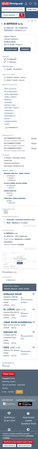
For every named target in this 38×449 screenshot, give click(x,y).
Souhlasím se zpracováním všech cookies (18, 442)
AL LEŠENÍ (14, 309)
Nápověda (21, 385)
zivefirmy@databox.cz (25, 400)
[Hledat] (21, 15)
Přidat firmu (32, 9)
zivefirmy (10, 404)
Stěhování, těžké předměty (14, 198)
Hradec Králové (10, 42)
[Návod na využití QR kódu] (13, 363)
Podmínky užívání (8, 381)
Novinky (5, 388)
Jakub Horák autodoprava (17, 322)
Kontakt (11, 392)
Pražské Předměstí (11, 39)
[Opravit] (28, 20)
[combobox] (13, 9)
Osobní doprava (10, 191)
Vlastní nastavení (24, 445)
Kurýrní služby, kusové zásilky (15, 183)
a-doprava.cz (11, 280)
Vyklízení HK (10, 332)
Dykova (6, 36)
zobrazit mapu (11, 49)
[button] (26, 4)
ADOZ (11, 347)
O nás (4, 392)
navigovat (25, 49)
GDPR (19, 392)
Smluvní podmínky (9, 385)
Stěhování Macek (12, 294)
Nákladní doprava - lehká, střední (17, 173)
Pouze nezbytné (9, 445)
